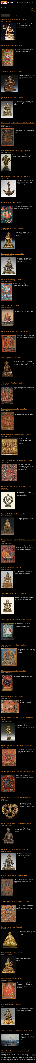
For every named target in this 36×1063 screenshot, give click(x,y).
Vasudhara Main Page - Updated (11, 71)
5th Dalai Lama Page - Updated (11, 927)
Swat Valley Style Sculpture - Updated (13, 593)
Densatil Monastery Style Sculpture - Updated (16, 435)
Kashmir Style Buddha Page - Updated (13, 514)
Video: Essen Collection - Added (11, 978)
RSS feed (15, 15)
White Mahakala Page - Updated (11, 280)
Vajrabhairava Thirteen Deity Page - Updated (15, 901)
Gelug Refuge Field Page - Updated (12, 383)
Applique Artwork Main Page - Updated (13, 645)
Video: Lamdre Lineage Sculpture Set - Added (16, 824)
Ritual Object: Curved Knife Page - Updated (15, 176)
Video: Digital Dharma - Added (11, 357)
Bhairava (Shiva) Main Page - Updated (13, 671)
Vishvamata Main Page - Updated (12, 953)
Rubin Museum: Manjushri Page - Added (14, 331)
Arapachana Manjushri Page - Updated (13, 19)
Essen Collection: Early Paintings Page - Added (16, 745)
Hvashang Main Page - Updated (11, 202)
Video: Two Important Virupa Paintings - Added (16, 460)
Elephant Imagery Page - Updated (12, 696)
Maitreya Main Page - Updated (11, 567)
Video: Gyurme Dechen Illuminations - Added (16, 619)
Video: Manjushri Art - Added (10, 305)
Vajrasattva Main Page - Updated (12, 228)
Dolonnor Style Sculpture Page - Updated (14, 849)
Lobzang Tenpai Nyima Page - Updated (14, 875)
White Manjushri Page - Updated (11, 45)
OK (33, 1055)
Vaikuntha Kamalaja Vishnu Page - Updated (15, 150)
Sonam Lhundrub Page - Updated (12, 97)
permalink (9, 21)
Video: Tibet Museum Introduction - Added (15, 1051)
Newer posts (5, 15)
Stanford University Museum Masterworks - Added (17, 771)
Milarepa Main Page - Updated (11, 1004)
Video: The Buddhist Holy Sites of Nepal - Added (17, 1030)
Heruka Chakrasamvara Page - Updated (14, 409)
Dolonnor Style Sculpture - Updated (12, 254)
